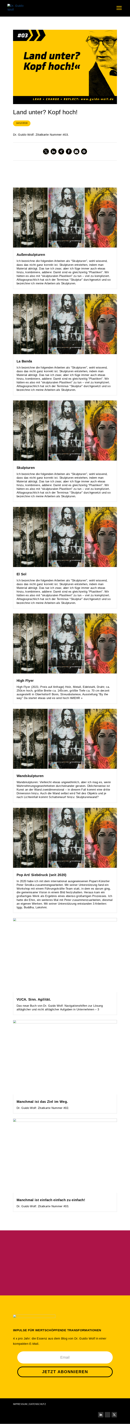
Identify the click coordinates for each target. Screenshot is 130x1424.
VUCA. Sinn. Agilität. (34, 999)
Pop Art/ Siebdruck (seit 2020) (42, 875)
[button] (46, 151)
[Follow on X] (114, 1414)
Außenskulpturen (31, 254)
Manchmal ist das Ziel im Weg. (42, 1101)
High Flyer (25, 680)
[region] (65, 1263)
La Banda (24, 361)
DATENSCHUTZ (37, 1404)
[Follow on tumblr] (107, 1414)
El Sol (21, 574)
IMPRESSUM (20, 1404)
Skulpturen (26, 468)
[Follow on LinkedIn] (100, 1414)
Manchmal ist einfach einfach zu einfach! (51, 1200)
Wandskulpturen (30, 776)
